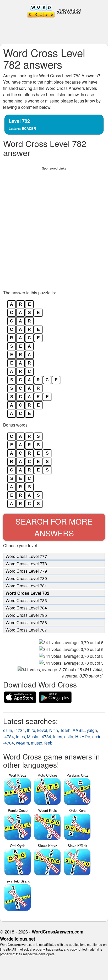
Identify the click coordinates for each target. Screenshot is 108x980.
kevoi (42, 730)
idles (57, 736)
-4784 (19, 730)
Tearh (65, 730)
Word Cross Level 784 (26, 608)
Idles (20, 736)
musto (36, 743)
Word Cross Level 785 (26, 615)
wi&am (22, 743)
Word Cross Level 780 (26, 578)
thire (31, 730)
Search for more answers (54, 527)
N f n (53, 730)
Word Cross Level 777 (26, 556)
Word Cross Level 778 (26, 564)
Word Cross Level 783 (26, 600)
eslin (7, 730)
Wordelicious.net (17, 939)
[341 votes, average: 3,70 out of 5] (71, 642)
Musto (32, 736)
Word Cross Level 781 (26, 586)
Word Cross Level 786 (26, 622)
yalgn (92, 730)
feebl (48, 743)
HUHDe (82, 736)
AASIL (79, 730)
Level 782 (22, 124)
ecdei (97, 736)
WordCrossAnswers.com (57, 931)
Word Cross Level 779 (26, 571)
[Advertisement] (54, 227)
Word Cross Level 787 (26, 630)
